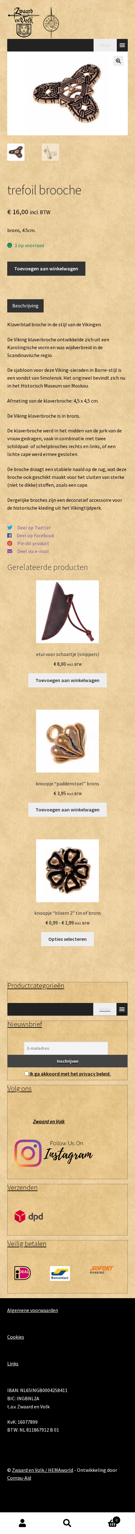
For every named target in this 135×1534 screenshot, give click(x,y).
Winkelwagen (104, 1517)
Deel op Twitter (34, 527)
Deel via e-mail (33, 551)
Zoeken (67, 1523)
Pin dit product (33, 543)
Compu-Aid (19, 1478)
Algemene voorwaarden (32, 1310)
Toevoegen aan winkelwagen (46, 268)
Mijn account (22, 1523)
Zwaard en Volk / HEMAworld (42, 1470)
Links (13, 1363)
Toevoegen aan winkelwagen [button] (67, 680)
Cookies (15, 1337)
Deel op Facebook (35, 535)
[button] (118, 61)
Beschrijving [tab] (25, 305)
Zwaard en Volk (49, 1121)
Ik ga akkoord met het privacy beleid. (70, 1074)
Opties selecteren (67, 939)
